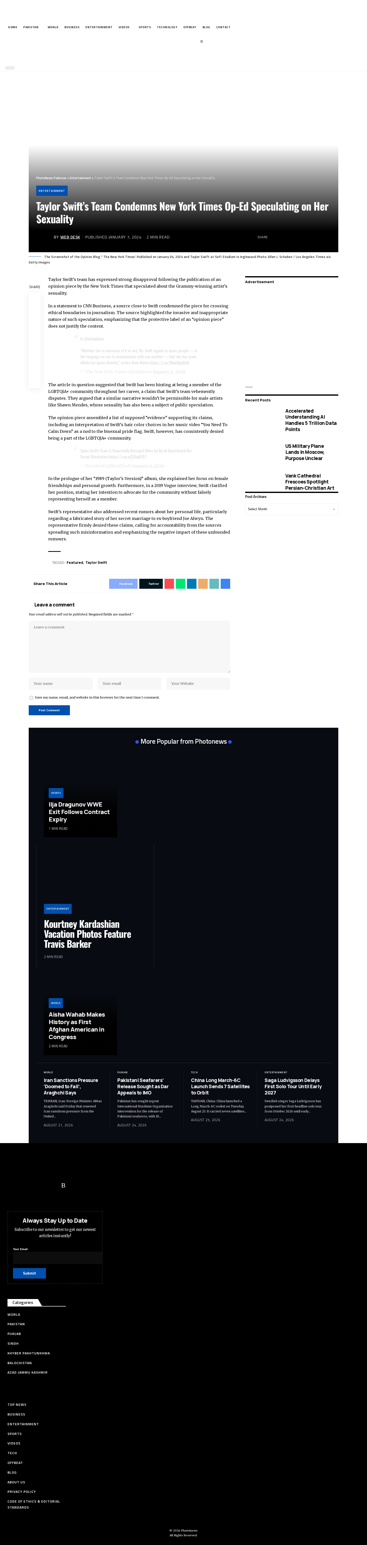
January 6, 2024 (148, 465)
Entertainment (52, 191)
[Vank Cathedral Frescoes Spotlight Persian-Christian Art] (261, 482)
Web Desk (70, 237)
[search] (182, 57)
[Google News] (186, 42)
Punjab (122, 1072)
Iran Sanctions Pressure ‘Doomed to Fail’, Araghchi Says (71, 1086)
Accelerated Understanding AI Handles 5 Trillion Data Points (311, 420)
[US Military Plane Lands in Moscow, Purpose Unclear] (261, 452)
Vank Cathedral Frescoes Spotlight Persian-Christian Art (309, 482)
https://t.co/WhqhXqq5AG (169, 362)
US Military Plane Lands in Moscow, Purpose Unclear (305, 452)
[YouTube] (179, 42)
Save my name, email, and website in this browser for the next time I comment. (97, 697)
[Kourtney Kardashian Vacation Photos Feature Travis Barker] (95, 883)
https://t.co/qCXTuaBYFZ (127, 457)
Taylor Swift (96, 562)
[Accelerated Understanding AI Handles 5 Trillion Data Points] (261, 420)
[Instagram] (194, 42)
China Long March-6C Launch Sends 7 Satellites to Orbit (220, 1086)
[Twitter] (171, 42)
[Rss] (201, 42)
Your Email (20, 1249)
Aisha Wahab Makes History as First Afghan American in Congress (77, 1025)
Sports (56, 793)
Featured (75, 562)
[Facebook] (163, 42)
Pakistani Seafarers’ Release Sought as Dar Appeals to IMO (143, 1086)
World (55, 1003)
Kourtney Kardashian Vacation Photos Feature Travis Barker (87, 934)
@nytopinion (94, 339)
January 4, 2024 (169, 371)
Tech (194, 1072)
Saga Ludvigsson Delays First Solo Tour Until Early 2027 (293, 1086)
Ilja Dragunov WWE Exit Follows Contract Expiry (79, 811)
